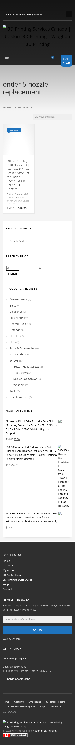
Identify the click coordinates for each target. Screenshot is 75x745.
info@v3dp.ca (34, 14)
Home (6, 561)
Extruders (19, 354)
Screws (14, 360)
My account (9, 570)
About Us (8, 565)
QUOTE (66, 61)
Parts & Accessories (22, 348)
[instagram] (11, 6)
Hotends (15, 330)
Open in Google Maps (17, 678)
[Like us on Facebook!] (19, 711)
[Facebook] (6, 6)
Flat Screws (20, 373)
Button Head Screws (26, 366)
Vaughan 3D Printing (45, 730)
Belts (13, 305)
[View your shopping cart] (54, 59)
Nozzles (15, 336)
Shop (6, 584)
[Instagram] (25, 711)
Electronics (17, 318)
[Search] (64, 241)
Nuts (13, 342)
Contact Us (9, 589)
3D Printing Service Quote (17, 579)
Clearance (16, 311)
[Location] (31, 711)
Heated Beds (18, 324)
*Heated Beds (19, 299)
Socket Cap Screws (25, 379)
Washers (19, 385)
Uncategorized (19, 397)
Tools (13, 391)
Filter (12, 273)
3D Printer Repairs (13, 575)
